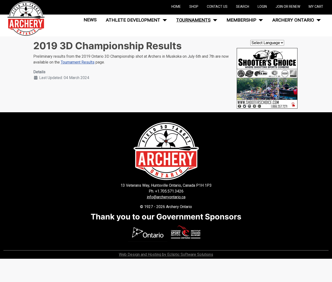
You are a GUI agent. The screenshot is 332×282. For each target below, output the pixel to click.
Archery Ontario (293, 20)
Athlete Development (133, 20)
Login (262, 6)
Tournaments (193, 20)
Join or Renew (288, 6)
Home (176, 6)
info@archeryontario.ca (166, 197)
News (90, 20)
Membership (241, 20)
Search (242, 6)
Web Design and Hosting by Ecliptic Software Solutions (166, 254)
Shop (193, 6)
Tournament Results (78, 62)
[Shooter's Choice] (267, 78)
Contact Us (217, 6)
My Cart (316, 6)
